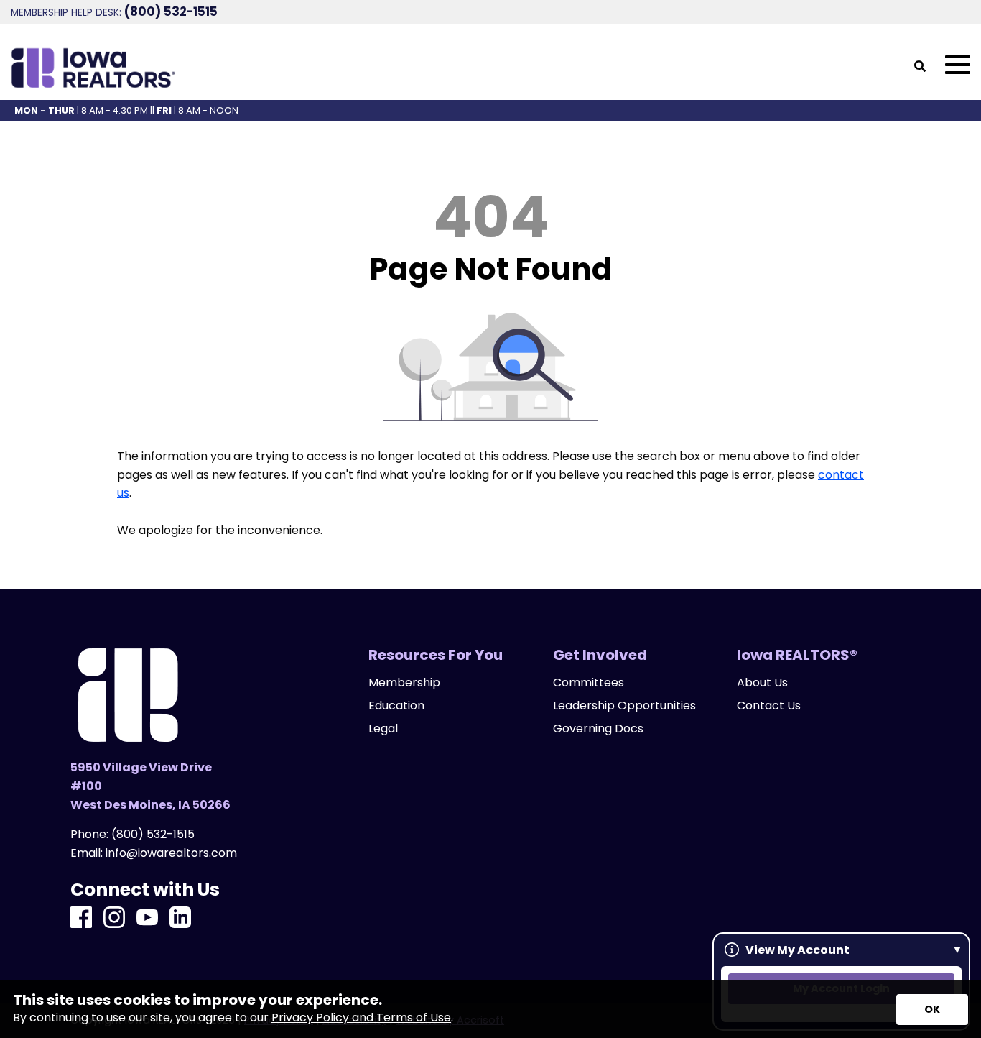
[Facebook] (81, 918)
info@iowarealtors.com (171, 853)
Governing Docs (598, 729)
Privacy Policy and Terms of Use (361, 1017)
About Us (762, 683)
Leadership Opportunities (624, 706)
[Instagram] (114, 918)
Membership (404, 683)
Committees (588, 683)
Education (396, 706)
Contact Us (769, 706)
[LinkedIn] (180, 918)
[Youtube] (147, 918)
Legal (383, 729)
